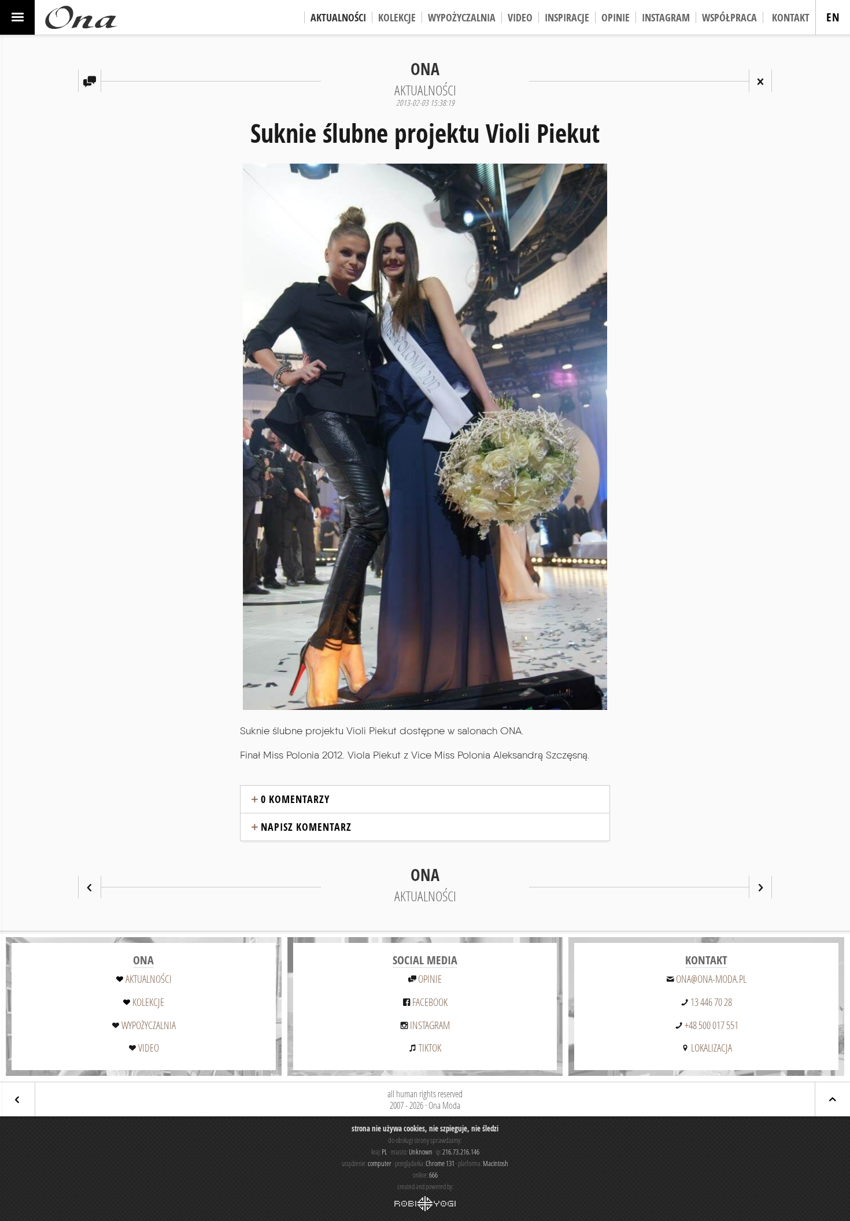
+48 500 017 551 (711, 1025)
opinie (430, 979)
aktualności (148, 979)
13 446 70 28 (711, 1002)
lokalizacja (711, 1047)
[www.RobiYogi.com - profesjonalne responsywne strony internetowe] (425, 1203)
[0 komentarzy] (89, 80)
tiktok (430, 1047)
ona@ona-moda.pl (711, 979)
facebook (430, 1002)
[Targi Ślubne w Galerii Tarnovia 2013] (760, 886)
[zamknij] (760, 80)
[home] (81, 17)
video (148, 1047)
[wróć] (17, 1099)
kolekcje (148, 1002)
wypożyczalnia (148, 1025)
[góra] (832, 1099)
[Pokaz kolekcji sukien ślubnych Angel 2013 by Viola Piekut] (89, 886)
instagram (430, 1025)
